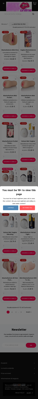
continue (11, 208)
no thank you (27, 208)
